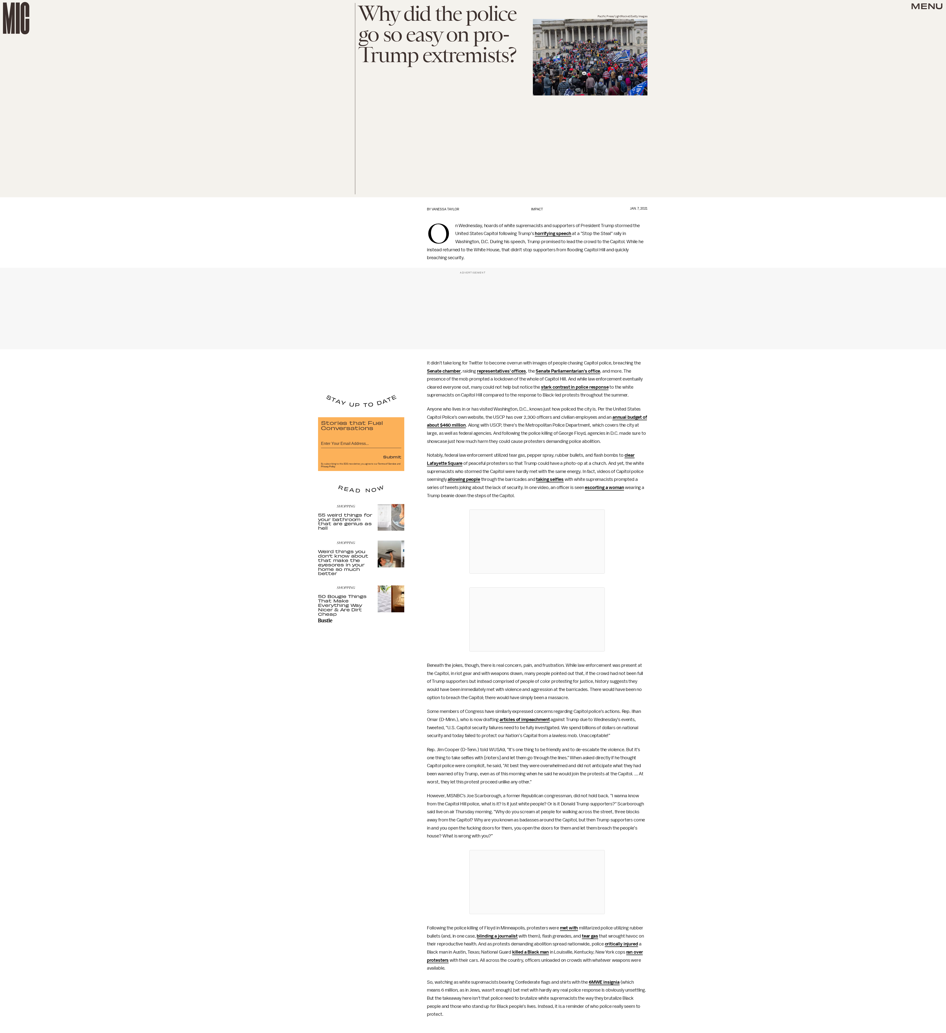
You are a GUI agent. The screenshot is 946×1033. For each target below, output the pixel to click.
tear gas (590, 936)
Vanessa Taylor (445, 209)
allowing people (464, 479)
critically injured (621, 944)
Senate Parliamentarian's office (568, 371)
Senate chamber (444, 371)
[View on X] (537, 541)
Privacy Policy (328, 466)
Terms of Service (387, 464)
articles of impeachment (525, 719)
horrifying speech (553, 233)
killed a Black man (530, 952)
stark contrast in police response (575, 387)
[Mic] (16, 18)
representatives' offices (501, 371)
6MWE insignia (604, 982)
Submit (392, 456)
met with (569, 927)
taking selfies (550, 479)
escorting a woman (604, 487)
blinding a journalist (497, 936)
